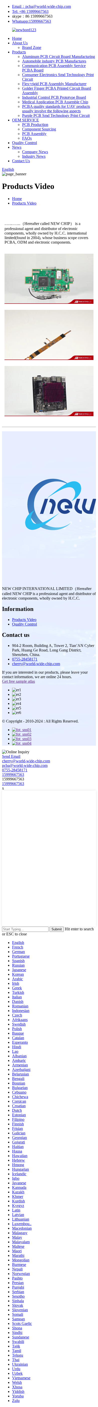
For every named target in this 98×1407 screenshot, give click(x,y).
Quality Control (24, 143)
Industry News (33, 156)
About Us (20, 43)
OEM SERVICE (25, 120)
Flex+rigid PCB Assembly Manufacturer (54, 84)
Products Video (24, 203)
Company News (35, 152)
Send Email (11, 756)
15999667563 (13, 774)
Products (19, 52)
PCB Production (35, 124)
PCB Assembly (34, 134)
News (16, 147)
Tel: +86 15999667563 (30, 11)
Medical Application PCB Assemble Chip (55, 102)
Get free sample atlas (18, 681)
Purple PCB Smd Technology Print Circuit (56, 115)
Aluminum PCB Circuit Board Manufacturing (58, 56)
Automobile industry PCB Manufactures (54, 61)
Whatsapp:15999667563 (31, 21)
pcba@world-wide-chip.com (24, 765)
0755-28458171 (24, 659)
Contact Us (21, 161)
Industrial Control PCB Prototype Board (54, 97)
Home (17, 38)
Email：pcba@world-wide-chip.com (41, 6)
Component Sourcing (39, 129)
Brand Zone (31, 47)
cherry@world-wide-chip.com (36, 664)
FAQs (27, 138)
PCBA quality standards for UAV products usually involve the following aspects (56, 108)
